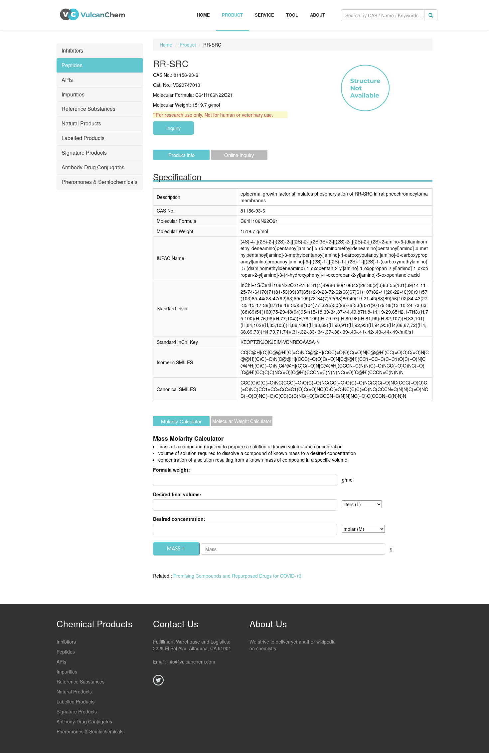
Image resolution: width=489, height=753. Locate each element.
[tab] (100, 51)
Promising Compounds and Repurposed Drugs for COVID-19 (237, 575)
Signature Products (77, 711)
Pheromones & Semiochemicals (90, 731)
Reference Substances (80, 681)
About (317, 15)
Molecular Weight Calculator (241, 421)
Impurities (67, 671)
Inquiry (173, 128)
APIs (61, 661)
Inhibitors (66, 641)
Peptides (66, 651)
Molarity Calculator (181, 421)
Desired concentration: (179, 519)
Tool (292, 15)
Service (264, 15)
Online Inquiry (239, 154)
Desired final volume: (177, 494)
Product (232, 15)
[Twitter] (158, 680)
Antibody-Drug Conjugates (84, 721)
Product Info (181, 154)
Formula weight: (171, 469)
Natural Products (74, 691)
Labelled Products (75, 701)
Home (203, 15)
